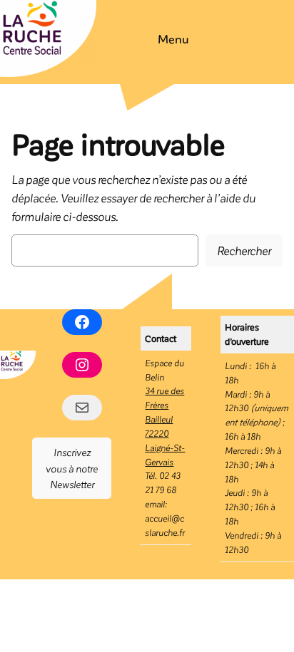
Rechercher (244, 250)
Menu (173, 38)
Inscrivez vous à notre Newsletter (72, 467)
